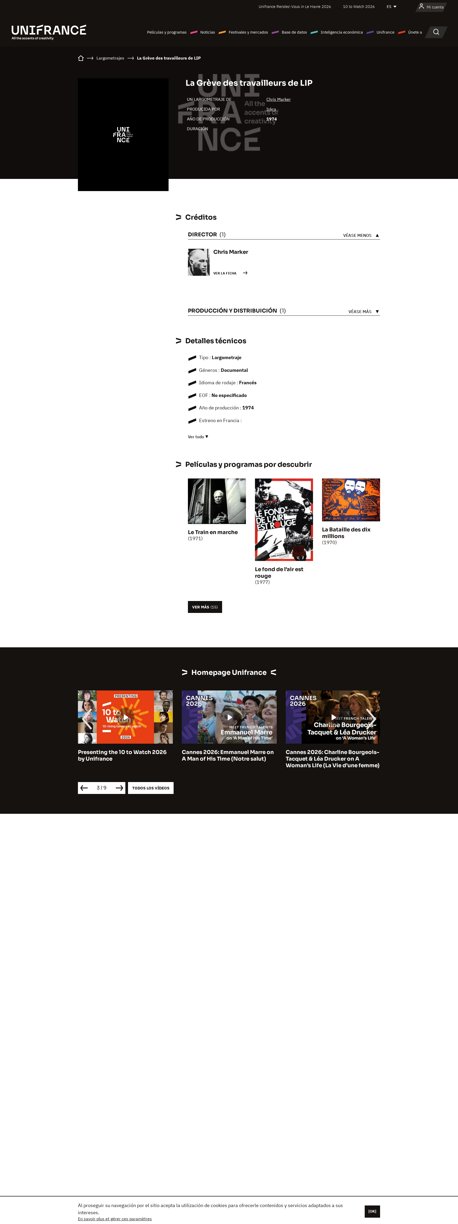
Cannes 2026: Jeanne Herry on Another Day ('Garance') (329, 755)
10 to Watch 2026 (359, 6)
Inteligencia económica (342, 32)
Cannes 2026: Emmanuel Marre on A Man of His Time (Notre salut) (127, 755)
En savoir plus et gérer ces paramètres (115, 1218)
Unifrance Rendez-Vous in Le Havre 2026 (295, 6)
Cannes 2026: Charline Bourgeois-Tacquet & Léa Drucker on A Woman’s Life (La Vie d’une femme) (231, 759)
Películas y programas (167, 32)
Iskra (271, 109)
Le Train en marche (213, 532)
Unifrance (385, 32)
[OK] (372, 1211)
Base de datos (294, 32)
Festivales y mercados (248, 32)
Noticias (207, 32)
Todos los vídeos (150, 788)
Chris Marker (278, 99)
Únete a (415, 32)
